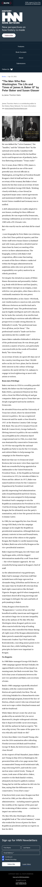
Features (21, 46)
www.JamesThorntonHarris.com (16, 108)
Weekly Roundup (11, 859)
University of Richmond (32, 4)
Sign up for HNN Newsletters (21, 877)
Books (4, 76)
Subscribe (9, 35)
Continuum (8, 857)
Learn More (26, 864)
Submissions (21, 63)
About (21, 58)
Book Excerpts (21, 52)
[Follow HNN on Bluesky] (11, 69)
